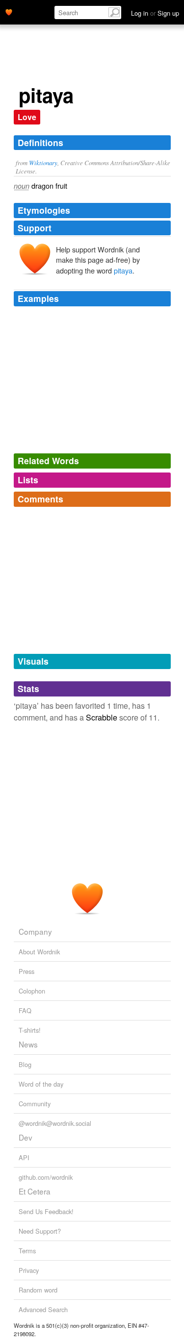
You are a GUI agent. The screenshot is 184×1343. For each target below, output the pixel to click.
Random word (38, 1289)
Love (27, 117)
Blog (25, 1064)
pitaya (123, 270)
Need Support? (40, 1231)
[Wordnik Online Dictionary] (9, 11)
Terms (27, 1250)
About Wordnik (39, 951)
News (28, 1044)
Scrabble (101, 717)
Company (35, 931)
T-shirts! (30, 1030)
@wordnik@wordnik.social (55, 1123)
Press (26, 971)
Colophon (32, 990)
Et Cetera (35, 1191)
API (24, 1157)
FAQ (25, 1010)
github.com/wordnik (46, 1177)
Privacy (29, 1270)
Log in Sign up (155, 13)
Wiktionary (43, 162)
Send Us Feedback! (46, 1211)
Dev (25, 1137)
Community (35, 1103)
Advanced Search (43, 1309)
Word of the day (41, 1084)
